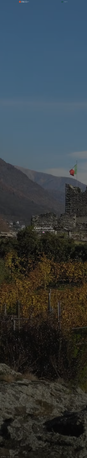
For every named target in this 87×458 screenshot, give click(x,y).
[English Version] (43, 232)
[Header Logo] (24, 2)
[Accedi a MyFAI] (65, 1)
